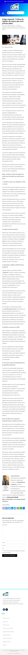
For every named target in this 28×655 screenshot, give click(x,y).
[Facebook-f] (4, 609)
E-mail (3, 545)
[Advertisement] (14, 575)
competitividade (6, 26)
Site (3, 548)
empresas (13, 26)
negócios (10, 28)
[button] (3, 13)
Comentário (4, 525)
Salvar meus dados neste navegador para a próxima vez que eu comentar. (13, 551)
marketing (5, 28)
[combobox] (15, 12)
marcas (21, 26)
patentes (16, 28)
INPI (18, 26)
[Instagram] (6, 609)
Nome (3, 542)
